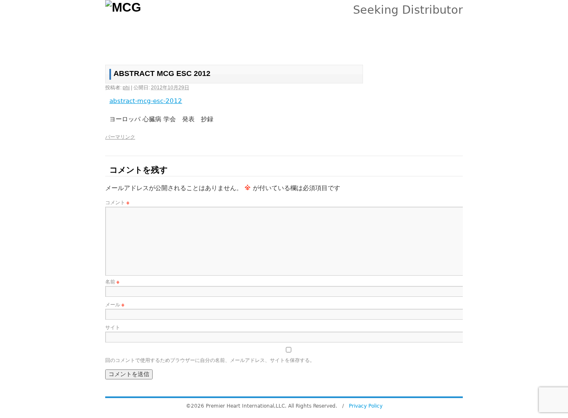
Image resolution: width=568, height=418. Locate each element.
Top (119, 46)
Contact (390, 46)
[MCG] (149, 18)
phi (126, 87)
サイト (112, 327)
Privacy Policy (366, 406)
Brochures (299, 46)
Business (174, 46)
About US (359, 46)
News (329, 46)
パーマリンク (120, 137)
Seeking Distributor (408, 9)
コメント (117, 202)
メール (114, 305)
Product (142, 46)
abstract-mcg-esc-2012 (145, 101)
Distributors (261, 46)
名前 (112, 282)
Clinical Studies (216, 46)
